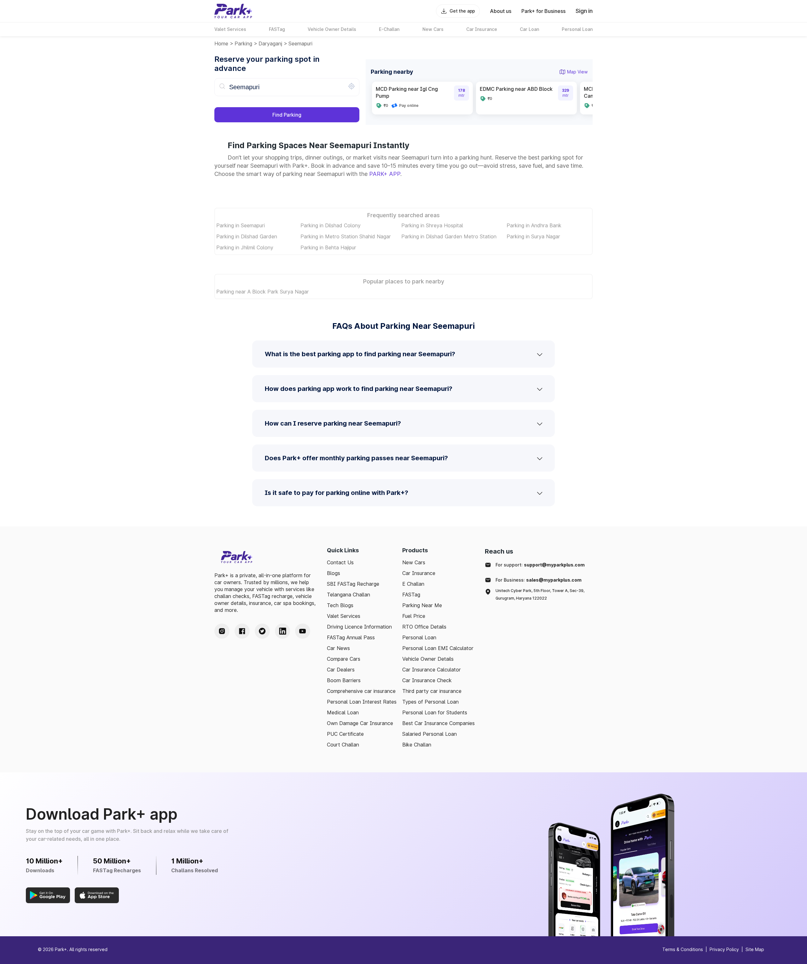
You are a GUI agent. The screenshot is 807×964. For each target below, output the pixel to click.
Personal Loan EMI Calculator (437, 648)
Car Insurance (418, 573)
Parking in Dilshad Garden (246, 236)
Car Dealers (341, 669)
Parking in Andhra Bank (534, 225)
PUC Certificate (345, 734)
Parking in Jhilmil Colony (244, 247)
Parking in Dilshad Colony (330, 225)
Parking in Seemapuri (240, 225)
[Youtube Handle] (302, 631)
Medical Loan (343, 712)
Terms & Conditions (682, 949)
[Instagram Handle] (221, 631)
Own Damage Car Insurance (360, 723)
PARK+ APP (384, 174)
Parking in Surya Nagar (533, 236)
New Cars (413, 562)
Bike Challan (416, 744)
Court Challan (343, 744)
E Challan (413, 584)
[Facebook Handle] (242, 631)
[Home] (233, 11)
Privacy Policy (724, 949)
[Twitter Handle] (262, 631)
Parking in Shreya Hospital (432, 225)
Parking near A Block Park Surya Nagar (262, 291)
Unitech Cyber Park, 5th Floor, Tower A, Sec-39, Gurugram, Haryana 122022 (540, 594)
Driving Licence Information (359, 627)
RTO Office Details (424, 627)
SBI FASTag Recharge (353, 584)
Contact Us (340, 562)
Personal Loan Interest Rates (362, 702)
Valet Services (343, 616)
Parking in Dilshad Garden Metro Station (448, 236)
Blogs (333, 573)
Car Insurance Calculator (431, 669)
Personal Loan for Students (434, 712)
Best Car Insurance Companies (438, 723)
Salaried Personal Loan (429, 734)
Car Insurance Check (427, 680)
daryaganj (270, 43)
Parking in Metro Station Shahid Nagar (345, 236)
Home (221, 43)
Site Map (755, 949)
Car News (338, 648)
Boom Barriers (344, 680)
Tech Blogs (340, 605)
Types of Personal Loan (430, 702)
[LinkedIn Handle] (282, 631)
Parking (243, 43)
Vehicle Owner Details (428, 659)
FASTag (411, 594)
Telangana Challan (348, 594)
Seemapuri (300, 43)
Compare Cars (343, 659)
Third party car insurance (432, 691)
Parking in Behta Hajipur (328, 247)
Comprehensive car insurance (361, 691)
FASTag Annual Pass (351, 637)
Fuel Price (413, 616)
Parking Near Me (422, 605)
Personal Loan (419, 637)
